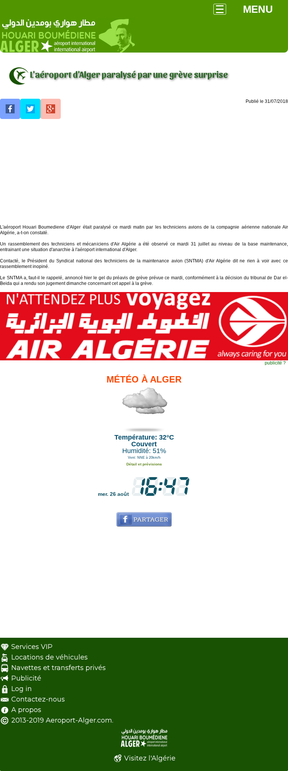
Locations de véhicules (49, 657)
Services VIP (31, 647)
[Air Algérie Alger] (144, 358)
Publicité (26, 678)
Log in (21, 689)
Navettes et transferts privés (58, 668)
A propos (26, 710)
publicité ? (275, 363)
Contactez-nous (38, 699)
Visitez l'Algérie (150, 758)
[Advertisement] (144, 171)
